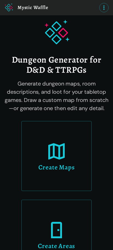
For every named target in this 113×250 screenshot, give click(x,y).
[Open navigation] (104, 7)
